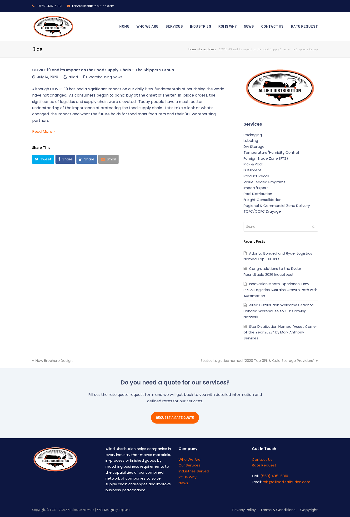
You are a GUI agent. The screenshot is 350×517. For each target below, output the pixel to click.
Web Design (105, 510)
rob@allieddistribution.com (286, 481)
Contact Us (262, 459)
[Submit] (313, 226)
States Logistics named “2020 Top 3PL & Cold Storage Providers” (257, 360)
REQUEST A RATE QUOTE (175, 417)
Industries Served (194, 471)
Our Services (189, 465)
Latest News (207, 49)
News (183, 483)
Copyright (309, 509)
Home (192, 49)
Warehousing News (105, 76)
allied (73, 76)
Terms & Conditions (277, 509)
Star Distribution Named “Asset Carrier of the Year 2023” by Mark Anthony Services (280, 332)
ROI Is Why (187, 477)
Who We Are (189, 459)
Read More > (43, 131)
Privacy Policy (244, 509)
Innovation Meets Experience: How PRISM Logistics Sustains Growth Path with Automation (280, 289)
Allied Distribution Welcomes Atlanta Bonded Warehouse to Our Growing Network (279, 310)
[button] (43, 159)
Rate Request (264, 465)
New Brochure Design (54, 360)
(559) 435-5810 (274, 475)
